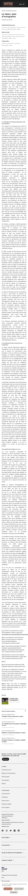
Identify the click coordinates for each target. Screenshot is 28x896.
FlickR (14, 830)
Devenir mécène (6, 793)
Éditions (4, 783)
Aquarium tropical (7, 860)
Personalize (14, 892)
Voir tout (25, 711)
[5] (20, 393)
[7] (19, 514)
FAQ (3, 877)
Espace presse (5, 800)
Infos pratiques (5, 780)
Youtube (10, 830)
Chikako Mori (5, 41)
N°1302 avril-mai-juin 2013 (7, 19)
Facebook (2, 830)
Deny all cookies (19, 888)
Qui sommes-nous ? (6, 769)
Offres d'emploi (5, 776)
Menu (20, 4)
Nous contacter (6, 820)
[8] (23, 553)
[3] (22, 211)
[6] (25, 490)
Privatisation (5, 797)
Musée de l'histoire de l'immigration (12, 852)
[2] (22, 165)
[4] (15, 266)
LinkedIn (18, 830)
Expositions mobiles (6, 804)
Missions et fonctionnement (8, 773)
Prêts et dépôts (5, 807)
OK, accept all (7, 888)
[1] (6, 74)
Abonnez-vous (5, 826)
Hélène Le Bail (5, 32)
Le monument (5, 845)
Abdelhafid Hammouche (8, 25)
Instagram (7, 830)
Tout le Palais (5, 837)
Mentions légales (6, 881)
